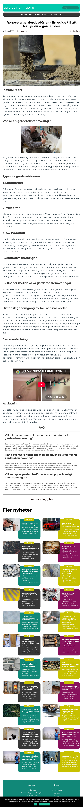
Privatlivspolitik (44, 804)
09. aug (29, 519)
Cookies (45, 14)
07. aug (29, 566)
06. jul (29, 706)
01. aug (68, 589)
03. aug (69, 566)
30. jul (29, 659)
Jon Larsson (22, 31)
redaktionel (75, 31)
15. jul (69, 659)
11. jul (29, 682)
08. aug (29, 543)
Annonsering (26, 14)
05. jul (69, 706)
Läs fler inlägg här (41, 499)
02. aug (29, 589)
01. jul (69, 729)
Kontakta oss (56, 14)
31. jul (29, 613)
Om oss (37, 14)
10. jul (69, 682)
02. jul (29, 729)
